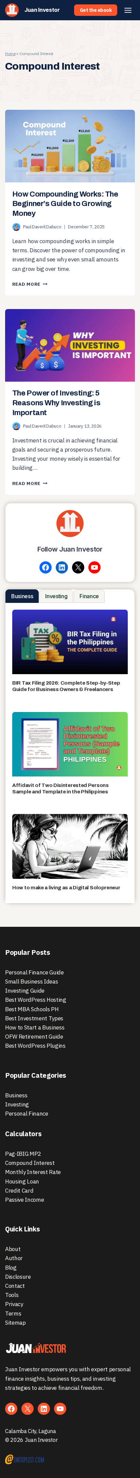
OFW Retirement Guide (34, 1036)
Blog (11, 1267)
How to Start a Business (34, 1027)
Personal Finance (26, 1113)
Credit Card (19, 1190)
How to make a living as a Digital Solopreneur (66, 887)
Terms (13, 1313)
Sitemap (15, 1322)
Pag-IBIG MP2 (23, 1153)
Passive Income (24, 1199)
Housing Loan (22, 1181)
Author (14, 1258)
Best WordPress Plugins (35, 1045)
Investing (17, 1104)
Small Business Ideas (31, 981)
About (12, 1249)
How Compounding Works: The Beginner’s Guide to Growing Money (65, 204)
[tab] (22, 596)
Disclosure (18, 1276)
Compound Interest (29, 1163)
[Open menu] (128, 10)
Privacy (14, 1304)
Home (10, 53)
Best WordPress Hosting (35, 999)
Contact (15, 1286)
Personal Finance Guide (34, 972)
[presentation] (70, 146)
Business (16, 1095)
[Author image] (16, 227)
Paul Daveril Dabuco (42, 227)
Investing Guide (25, 990)
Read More (30, 284)
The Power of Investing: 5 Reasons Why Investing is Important (56, 402)
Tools (11, 1295)
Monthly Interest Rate (33, 1172)
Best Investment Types (34, 1018)
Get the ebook (96, 10)
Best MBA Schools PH (32, 1009)
